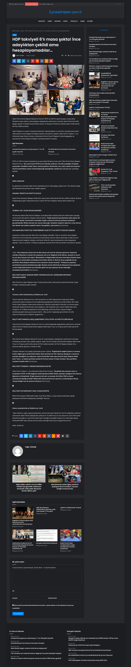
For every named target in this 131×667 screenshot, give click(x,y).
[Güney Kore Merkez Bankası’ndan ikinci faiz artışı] (94, 128)
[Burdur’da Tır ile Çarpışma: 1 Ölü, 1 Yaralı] (94, 172)
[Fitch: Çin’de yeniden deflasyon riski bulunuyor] (94, 187)
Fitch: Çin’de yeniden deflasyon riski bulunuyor (108, 187)
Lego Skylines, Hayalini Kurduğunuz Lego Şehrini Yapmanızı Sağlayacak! (103, 179)
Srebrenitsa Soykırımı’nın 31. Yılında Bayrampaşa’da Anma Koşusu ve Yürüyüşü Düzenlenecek (22, 546)
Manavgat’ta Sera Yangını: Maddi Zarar (103, 155)
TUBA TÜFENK (20, 55)
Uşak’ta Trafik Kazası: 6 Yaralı (70, 508)
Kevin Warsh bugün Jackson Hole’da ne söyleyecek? (54, 4)
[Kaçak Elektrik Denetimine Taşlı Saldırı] (94, 76)
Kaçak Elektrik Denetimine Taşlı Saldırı (109, 74)
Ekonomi (58, 21)
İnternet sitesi (52, 598)
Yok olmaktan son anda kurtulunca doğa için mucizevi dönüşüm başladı (103, 60)
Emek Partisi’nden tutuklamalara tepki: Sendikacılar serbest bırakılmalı (67, 546)
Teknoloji (73, 21)
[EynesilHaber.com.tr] (65, 12)
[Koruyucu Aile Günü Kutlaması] (46, 535)
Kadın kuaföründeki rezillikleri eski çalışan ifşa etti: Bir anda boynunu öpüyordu (103, 195)
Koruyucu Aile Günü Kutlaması (46, 543)
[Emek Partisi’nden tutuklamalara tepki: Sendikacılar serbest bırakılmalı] (70, 535)
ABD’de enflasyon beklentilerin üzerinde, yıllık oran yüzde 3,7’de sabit (45, 509)
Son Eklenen (104, 30)
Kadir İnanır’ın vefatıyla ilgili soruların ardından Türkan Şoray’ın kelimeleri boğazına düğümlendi (102, 162)
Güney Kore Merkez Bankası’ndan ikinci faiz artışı (109, 128)
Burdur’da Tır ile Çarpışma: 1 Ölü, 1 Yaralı (109, 170)
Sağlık (65, 21)
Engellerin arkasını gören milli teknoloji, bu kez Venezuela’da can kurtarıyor (22, 522)
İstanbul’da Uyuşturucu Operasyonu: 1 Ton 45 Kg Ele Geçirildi (102, 38)
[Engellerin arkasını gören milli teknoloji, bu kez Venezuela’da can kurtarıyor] (22, 513)
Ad (13, 591)
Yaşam (82, 21)
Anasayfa (41, 21)
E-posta (15, 598)
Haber (50, 21)
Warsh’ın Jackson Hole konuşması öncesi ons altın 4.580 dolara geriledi (103, 67)
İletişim (90, 21)
